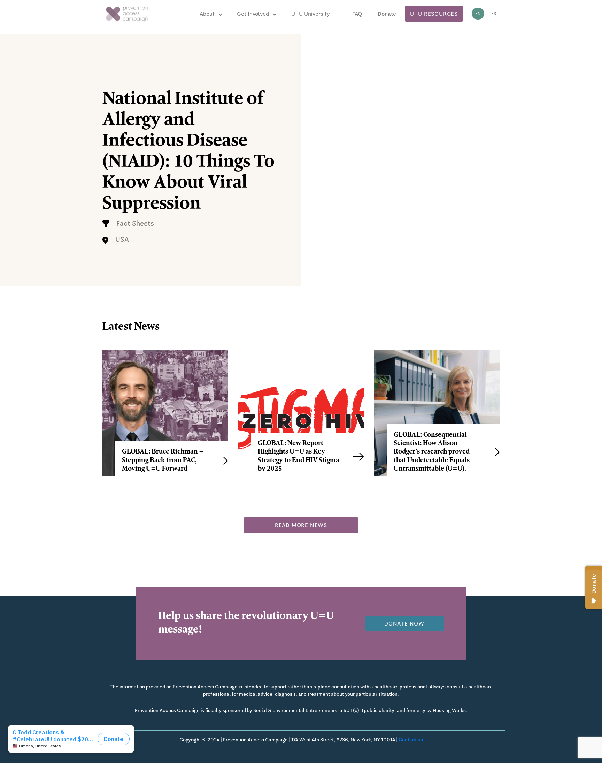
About (207, 13)
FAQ (357, 13)
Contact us (411, 739)
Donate (387, 13)
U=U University (310, 13)
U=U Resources (434, 13)
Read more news (301, 525)
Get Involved (253, 13)
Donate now (404, 623)
